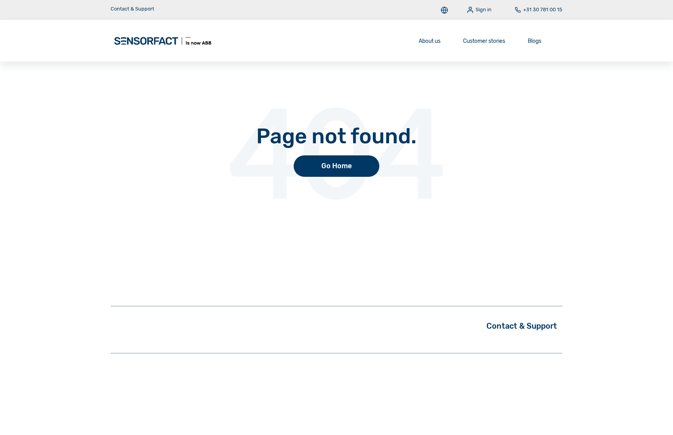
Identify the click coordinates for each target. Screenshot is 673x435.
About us (429, 41)
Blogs (534, 41)
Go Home (336, 166)
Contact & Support (132, 9)
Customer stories (484, 41)
